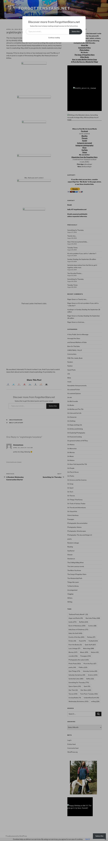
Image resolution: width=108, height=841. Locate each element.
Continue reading (54, 37)
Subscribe (76, 31)
